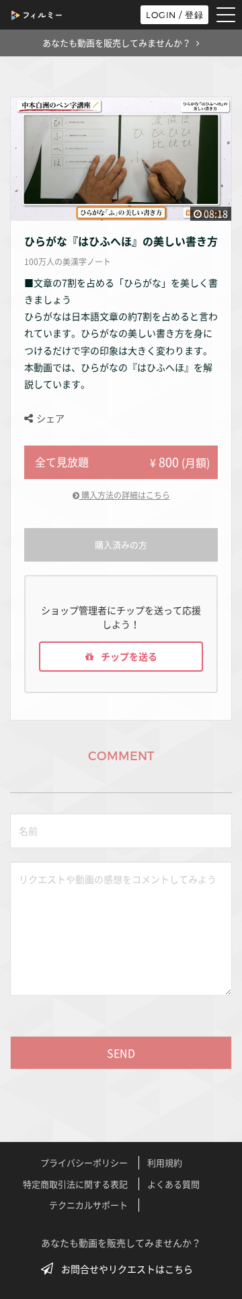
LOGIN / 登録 (174, 14)
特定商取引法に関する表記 (75, 1184)
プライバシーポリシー (84, 1162)
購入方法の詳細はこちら (124, 495)
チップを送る (128, 656)
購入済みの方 (121, 544)
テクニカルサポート (88, 1204)
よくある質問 (173, 1184)
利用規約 (164, 1162)
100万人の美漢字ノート (67, 262)
